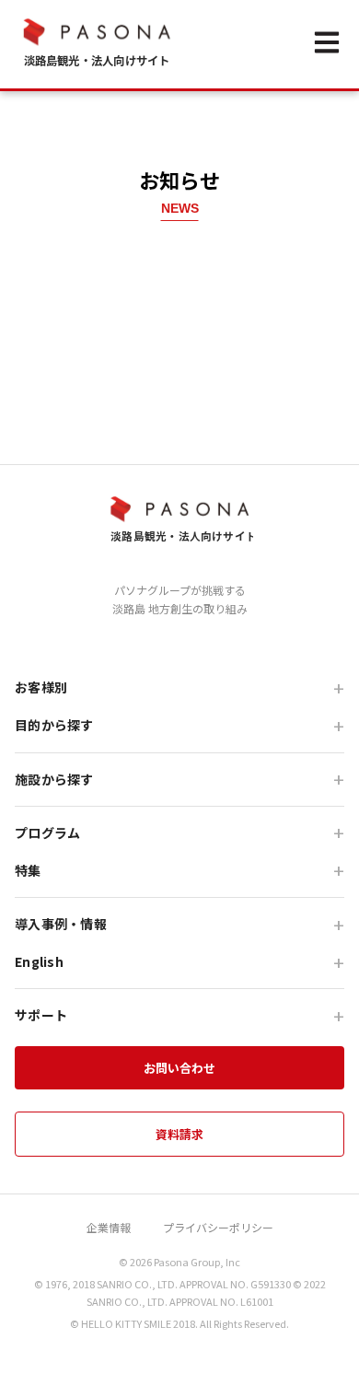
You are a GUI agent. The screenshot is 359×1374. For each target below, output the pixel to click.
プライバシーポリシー (218, 1227)
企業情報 (109, 1227)
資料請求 (179, 1134)
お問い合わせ (179, 1068)
